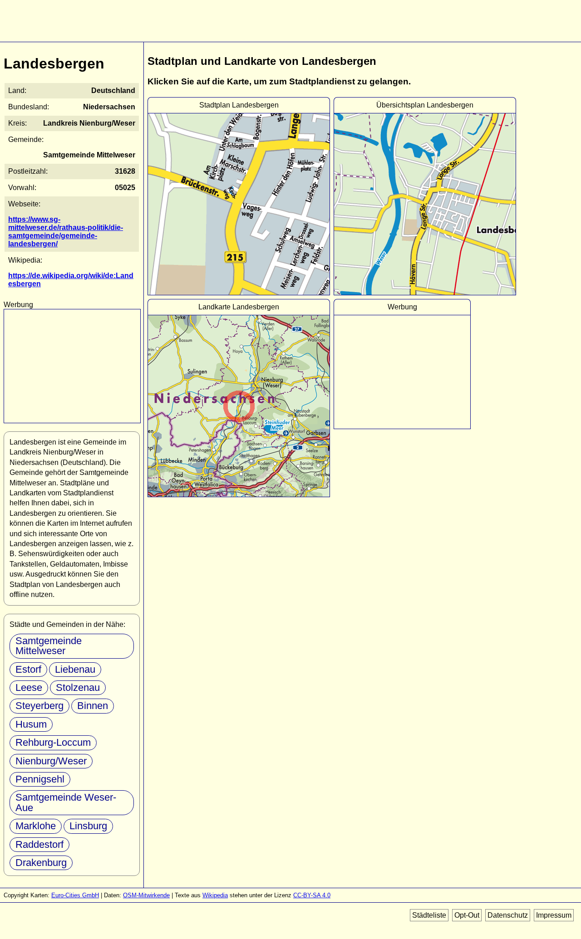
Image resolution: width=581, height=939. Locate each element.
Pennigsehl (39, 779)
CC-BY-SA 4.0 (311, 895)
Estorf (28, 669)
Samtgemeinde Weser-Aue (65, 802)
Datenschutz (507, 915)
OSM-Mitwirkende (146, 895)
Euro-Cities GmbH (75, 895)
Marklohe (35, 825)
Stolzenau (78, 687)
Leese (28, 687)
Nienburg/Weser (51, 761)
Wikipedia (215, 895)
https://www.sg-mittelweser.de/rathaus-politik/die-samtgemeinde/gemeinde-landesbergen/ (65, 231)
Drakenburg (41, 862)
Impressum (553, 915)
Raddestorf (39, 844)
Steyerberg (39, 705)
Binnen (92, 705)
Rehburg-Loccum (53, 742)
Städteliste (429, 915)
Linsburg (88, 825)
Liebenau (75, 669)
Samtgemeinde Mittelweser (48, 645)
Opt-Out (466, 915)
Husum (31, 724)
